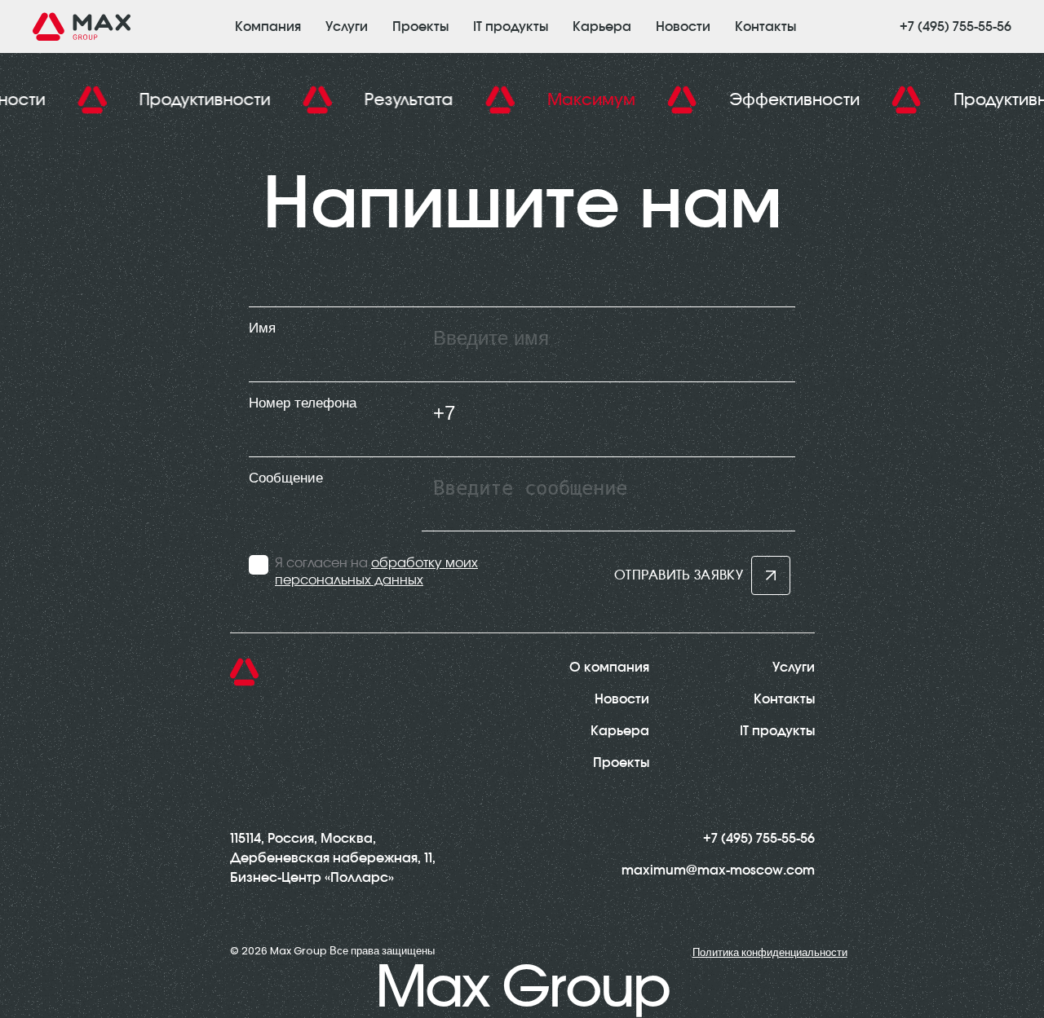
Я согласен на (376, 572)
